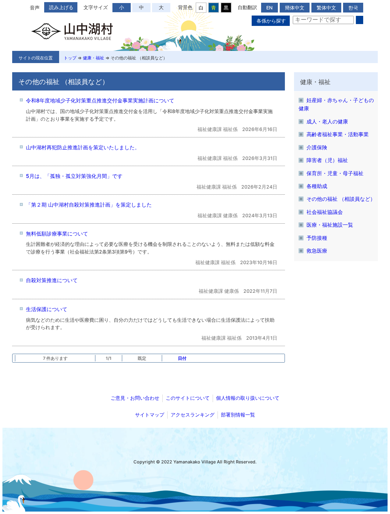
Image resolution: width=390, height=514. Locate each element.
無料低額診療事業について (57, 233)
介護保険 (317, 147)
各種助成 (317, 186)
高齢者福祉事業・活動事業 (338, 134)
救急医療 (317, 250)
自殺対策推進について (52, 280)
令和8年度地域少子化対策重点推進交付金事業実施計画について (100, 100)
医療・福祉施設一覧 (330, 225)
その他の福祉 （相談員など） (139, 57)
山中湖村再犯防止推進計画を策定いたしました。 (83, 147)
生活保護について (46, 309)
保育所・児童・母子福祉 (335, 173)
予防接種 (317, 238)
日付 (182, 358)
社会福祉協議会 (325, 212)
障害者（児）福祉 (327, 160)
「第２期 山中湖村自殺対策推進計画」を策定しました (89, 204)
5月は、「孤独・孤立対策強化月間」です (74, 176)
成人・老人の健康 (327, 121)
